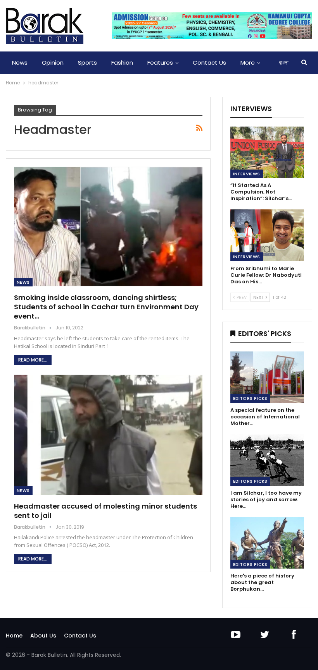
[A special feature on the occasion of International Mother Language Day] (267, 377)
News (20, 62)
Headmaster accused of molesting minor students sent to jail (105, 510)
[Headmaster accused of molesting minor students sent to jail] (108, 435)
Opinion (53, 62)
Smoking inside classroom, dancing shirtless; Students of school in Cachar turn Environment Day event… (106, 307)
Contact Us (209, 62)
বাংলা (284, 62)
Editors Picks (250, 398)
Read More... (32, 359)
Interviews (246, 174)
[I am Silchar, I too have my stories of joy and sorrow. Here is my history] (267, 460)
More (247, 62)
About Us (43, 635)
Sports (87, 62)
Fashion (122, 62)
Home (14, 635)
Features (160, 62)
